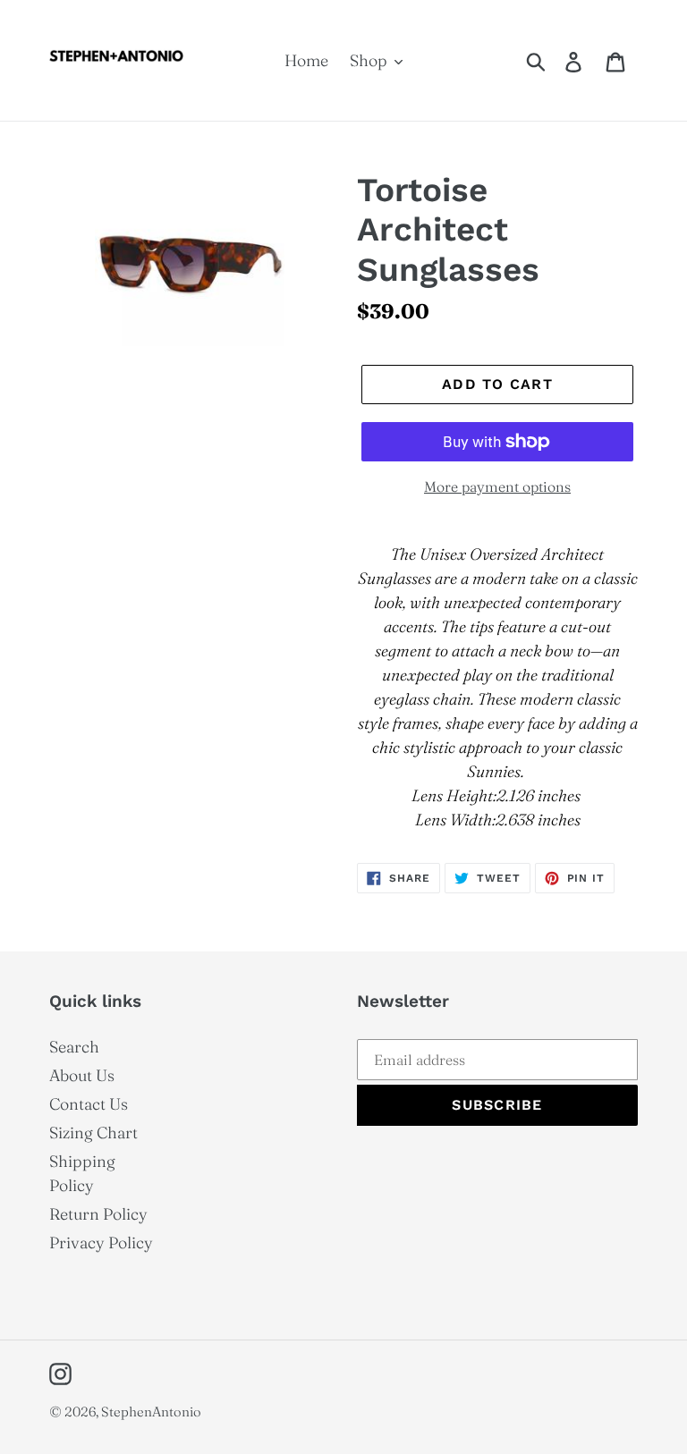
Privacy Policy (101, 1242)
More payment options (497, 486)
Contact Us (88, 1104)
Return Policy (98, 1214)
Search (74, 1046)
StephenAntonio (151, 1411)
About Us (81, 1075)
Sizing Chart (93, 1132)
